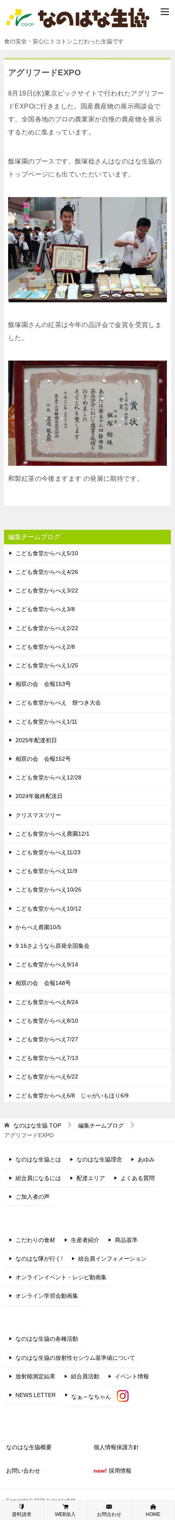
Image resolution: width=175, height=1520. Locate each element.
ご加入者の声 (32, 1196)
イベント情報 (132, 1376)
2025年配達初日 (36, 740)
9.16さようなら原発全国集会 (52, 946)
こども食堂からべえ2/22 (46, 628)
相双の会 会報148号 (43, 983)
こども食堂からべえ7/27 (46, 1039)
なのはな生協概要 (29, 1447)
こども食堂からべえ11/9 (46, 871)
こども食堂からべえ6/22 (46, 1076)
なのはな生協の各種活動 (46, 1338)
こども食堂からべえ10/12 (48, 908)
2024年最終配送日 (39, 796)
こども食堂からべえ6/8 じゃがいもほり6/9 (72, 1095)
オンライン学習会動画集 (46, 1296)
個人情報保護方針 (116, 1447)
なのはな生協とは (38, 1159)
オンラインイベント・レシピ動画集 (61, 1277)
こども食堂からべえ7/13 (46, 1058)
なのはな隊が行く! (39, 1258)
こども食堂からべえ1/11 (46, 721)
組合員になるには (38, 1178)
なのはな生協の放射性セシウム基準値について (75, 1357)
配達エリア (91, 1178)
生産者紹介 (85, 1240)
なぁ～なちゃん (94, 1396)
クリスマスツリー (38, 815)
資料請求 (21, 1514)
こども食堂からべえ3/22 (46, 590)
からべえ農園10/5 (38, 927)
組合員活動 (85, 1376)
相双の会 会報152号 (43, 759)
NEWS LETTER (35, 1395)
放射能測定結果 (35, 1376)
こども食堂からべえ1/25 (46, 665)
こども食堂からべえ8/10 (46, 1020)
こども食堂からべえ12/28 (48, 777)
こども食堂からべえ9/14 (46, 964)
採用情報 (112, 1470)
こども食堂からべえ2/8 (45, 646)
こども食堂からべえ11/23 (48, 852)
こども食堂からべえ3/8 (45, 609)
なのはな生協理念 (99, 1159)
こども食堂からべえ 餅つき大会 (58, 702)
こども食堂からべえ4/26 (46, 572)
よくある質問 (137, 1178)
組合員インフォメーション (112, 1258)
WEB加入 (65, 1514)
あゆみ (146, 1159)
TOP (37, 1125)
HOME (153, 1514)
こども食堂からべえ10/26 (48, 889)
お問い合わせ (23, 1470)
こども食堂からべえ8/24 (46, 1002)
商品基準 (126, 1240)
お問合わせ (109, 1514)
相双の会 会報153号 (43, 684)
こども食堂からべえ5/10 (46, 553)
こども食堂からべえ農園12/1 (52, 833)
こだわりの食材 (35, 1240)
